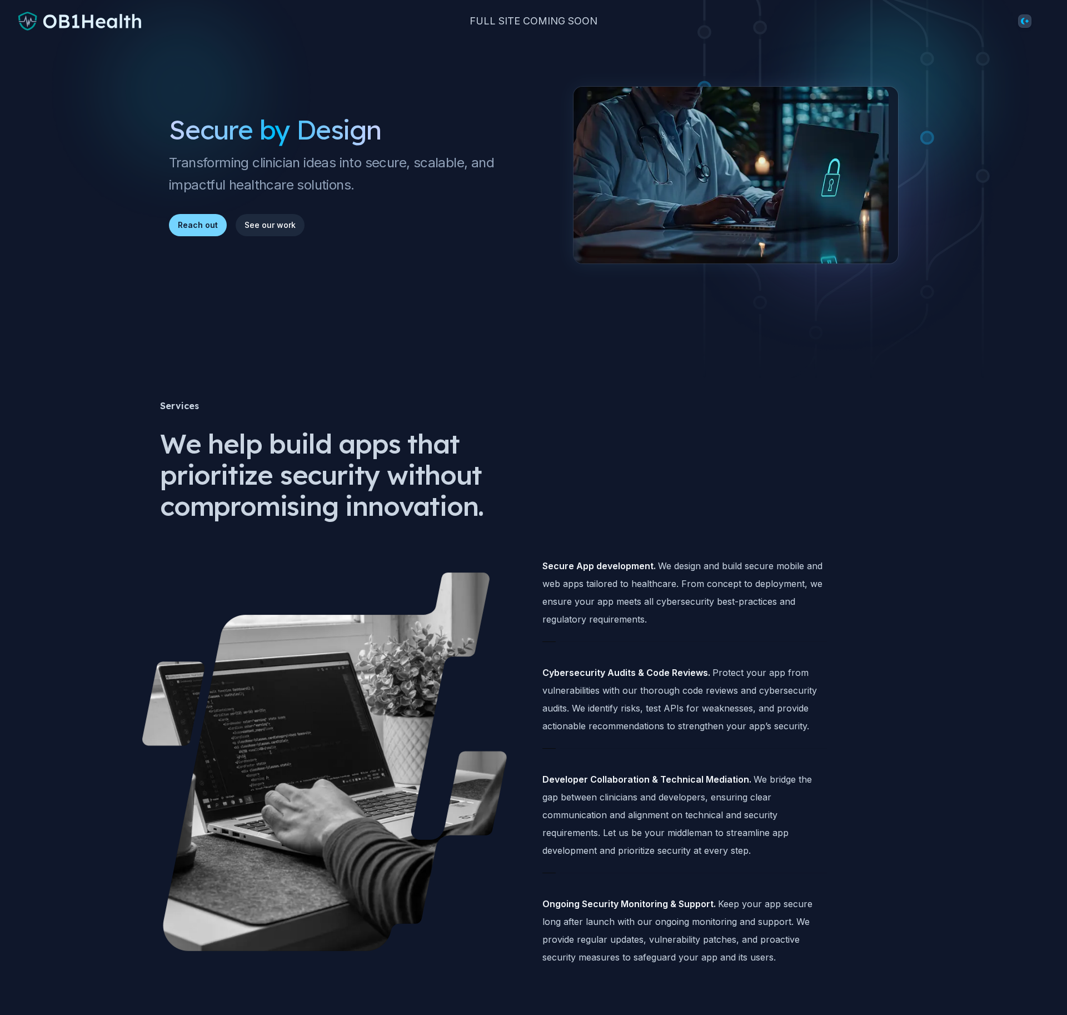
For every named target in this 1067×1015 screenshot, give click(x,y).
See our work (270, 225)
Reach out (198, 225)
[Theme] (1024, 21)
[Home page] (81, 21)
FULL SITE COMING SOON (533, 21)
